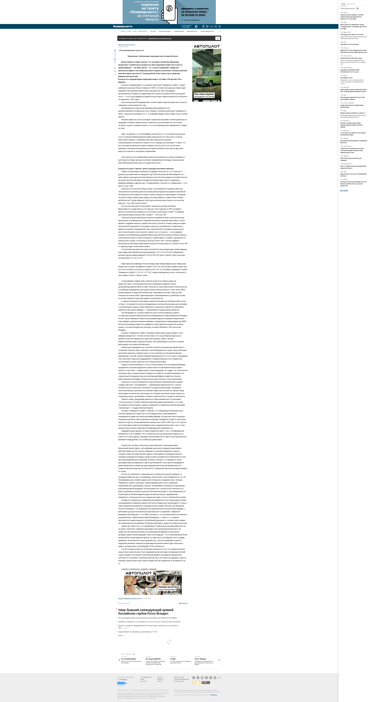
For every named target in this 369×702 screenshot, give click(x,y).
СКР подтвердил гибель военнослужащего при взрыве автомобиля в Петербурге (147, 618)
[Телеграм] (193, 677)
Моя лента (351, 4)
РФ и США (153, 31)
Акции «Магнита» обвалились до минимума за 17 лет (137, 632)
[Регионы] (203, 26)
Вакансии (160, 679)
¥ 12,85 (134, 31)
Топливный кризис (179, 31)
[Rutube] (210, 677)
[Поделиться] (115, 67)
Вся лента (183, 603)
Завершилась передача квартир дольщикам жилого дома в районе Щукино (180, 662)
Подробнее (214, 695)
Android (159, 681)
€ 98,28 (129, 31)
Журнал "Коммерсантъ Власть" (126, 44)
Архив (142, 679)
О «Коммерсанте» (146, 677)
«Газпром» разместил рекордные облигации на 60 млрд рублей (204, 662)
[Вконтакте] (198, 677)
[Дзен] (202, 677)
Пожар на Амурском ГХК (207, 31)
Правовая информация (181, 679)
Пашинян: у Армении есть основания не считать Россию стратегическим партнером (149, 622)
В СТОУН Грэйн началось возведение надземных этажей (156, 662)
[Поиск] (215, 26)
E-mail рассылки (179, 681)
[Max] (214, 677)
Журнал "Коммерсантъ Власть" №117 (130, 598)
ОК (218, 38)
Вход (211, 26)
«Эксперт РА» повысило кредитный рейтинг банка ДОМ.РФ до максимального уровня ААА (131, 662)
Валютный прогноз (192, 31)
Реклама (160, 677)
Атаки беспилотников (165, 31)
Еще (119, 635)
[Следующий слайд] (219, 660)
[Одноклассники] (206, 677)
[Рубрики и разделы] (219, 26)
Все (133, 654)
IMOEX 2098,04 (142, 31)
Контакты (143, 681)
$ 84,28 (123, 31)
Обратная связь (179, 677)
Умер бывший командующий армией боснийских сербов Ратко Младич (145, 612)
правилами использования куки (160, 38)
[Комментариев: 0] (115, 54)
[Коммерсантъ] (123, 26)
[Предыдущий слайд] (119, 660)
